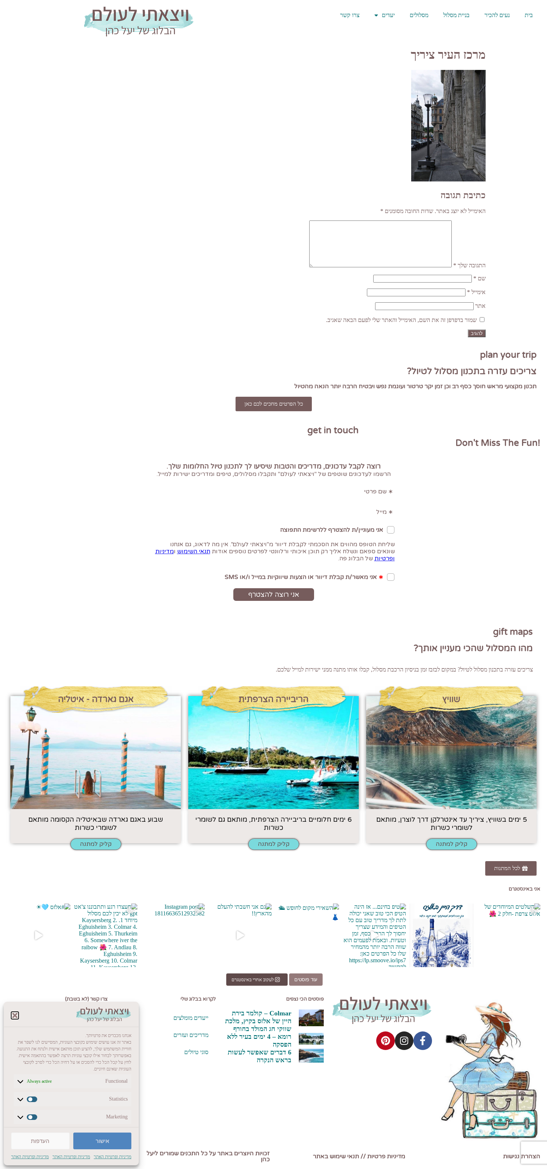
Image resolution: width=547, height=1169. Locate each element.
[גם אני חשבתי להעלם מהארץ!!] (240, 935)
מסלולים (419, 15)
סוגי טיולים (196, 1052)
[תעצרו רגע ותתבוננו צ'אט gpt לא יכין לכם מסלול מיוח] (106, 935)
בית (529, 15)
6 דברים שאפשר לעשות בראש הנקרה (259, 1056)
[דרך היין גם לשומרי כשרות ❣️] (441, 935)
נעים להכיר (497, 15)
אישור (102, 1141)
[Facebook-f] (422, 1040)
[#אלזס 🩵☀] (38, 935)
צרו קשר (349, 15)
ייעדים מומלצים (190, 1018)
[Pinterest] (385, 1040)
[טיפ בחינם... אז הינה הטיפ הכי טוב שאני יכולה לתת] (374, 935)
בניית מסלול (456, 15)
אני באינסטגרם (524, 889)
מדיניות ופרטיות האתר (112, 1156)
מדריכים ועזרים (190, 1035)
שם (479, 278)
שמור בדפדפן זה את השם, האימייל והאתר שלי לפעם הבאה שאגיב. (401, 320)
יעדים (388, 15)
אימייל (476, 292)
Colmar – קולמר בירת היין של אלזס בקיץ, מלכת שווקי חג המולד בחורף (258, 1021)
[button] (15, 1015)
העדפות (40, 1141)
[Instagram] (404, 1040)
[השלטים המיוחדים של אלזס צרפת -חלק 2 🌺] (509, 935)
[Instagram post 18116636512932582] (173, 935)
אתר (480, 306)
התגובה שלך (469, 265)
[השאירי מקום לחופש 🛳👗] (307, 935)
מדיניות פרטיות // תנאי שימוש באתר (359, 1156)
